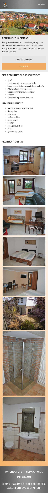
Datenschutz (13, 471)
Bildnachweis (34, 471)
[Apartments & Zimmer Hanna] (5, 4)
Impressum (24, 476)
